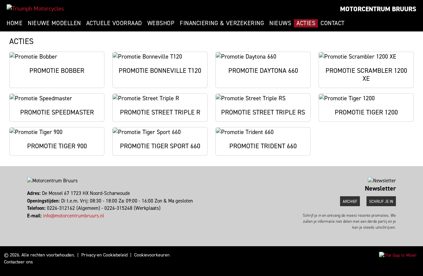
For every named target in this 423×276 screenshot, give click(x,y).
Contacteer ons (18, 262)
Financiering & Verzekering (222, 23)
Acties (305, 23)
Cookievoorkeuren (152, 255)
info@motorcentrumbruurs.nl (73, 215)
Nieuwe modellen (54, 23)
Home (14, 23)
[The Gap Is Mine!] (397, 255)
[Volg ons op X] (31, 223)
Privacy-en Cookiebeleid (104, 255)
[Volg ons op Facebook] (28, 223)
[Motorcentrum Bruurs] (35, 8)
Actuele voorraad (114, 23)
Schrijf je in (381, 201)
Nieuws (280, 23)
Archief (350, 201)
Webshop (161, 23)
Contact (333, 23)
